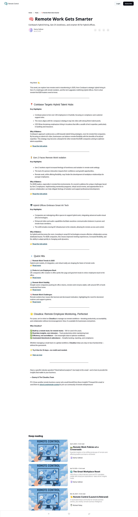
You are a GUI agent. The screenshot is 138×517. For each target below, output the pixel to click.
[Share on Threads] (103, 30)
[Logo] (6, 3)
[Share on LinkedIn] (108, 30)
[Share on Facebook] (95, 30)
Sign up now (37, 355)
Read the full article (40, 146)
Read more (37, 265)
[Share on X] (99, 30)
